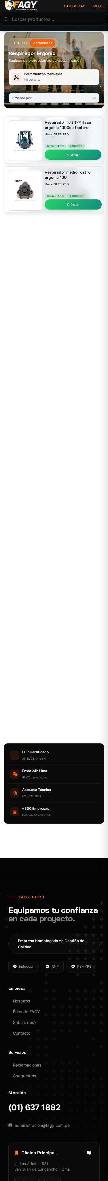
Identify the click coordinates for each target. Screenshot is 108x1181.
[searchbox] (54, 19)
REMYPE (84, 966)
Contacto (21, 1033)
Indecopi (26, 966)
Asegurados (24, 1075)
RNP (55, 966)
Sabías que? (24, 1022)
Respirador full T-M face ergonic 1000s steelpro (68, 125)
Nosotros (21, 1000)
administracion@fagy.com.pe (42, 1125)
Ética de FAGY (26, 1011)
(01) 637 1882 (34, 1107)
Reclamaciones (27, 1064)
